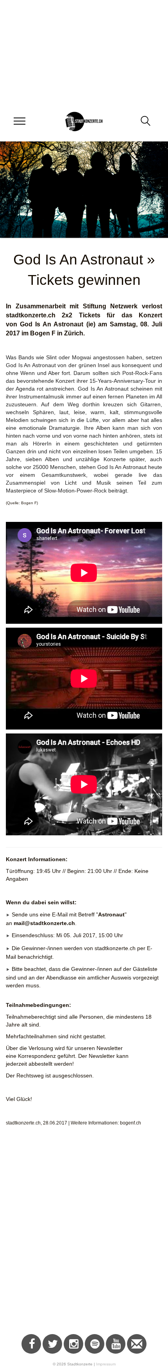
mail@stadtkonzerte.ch (44, 923)
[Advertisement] (84, 1234)
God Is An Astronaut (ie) (57, 324)
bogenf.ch (130, 1123)
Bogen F (42, 333)
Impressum (106, 1364)
